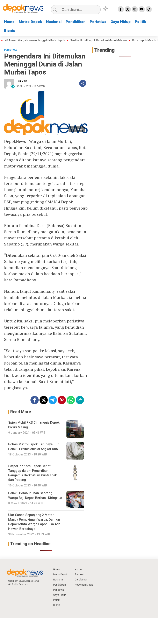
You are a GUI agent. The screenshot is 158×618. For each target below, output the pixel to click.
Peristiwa (98, 22)
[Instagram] (135, 9)
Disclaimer (81, 579)
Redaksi (79, 574)
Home (9, 22)
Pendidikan (76, 22)
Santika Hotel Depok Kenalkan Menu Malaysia (92, 40)
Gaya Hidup (120, 22)
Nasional (54, 22)
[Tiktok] (149, 9)
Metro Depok (30, 22)
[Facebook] (121, 9)
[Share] (82, 83)
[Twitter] (128, 9)
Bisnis (9, 30)
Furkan (21, 81)
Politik (140, 22)
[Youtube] (142, 9)
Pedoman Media (84, 585)
